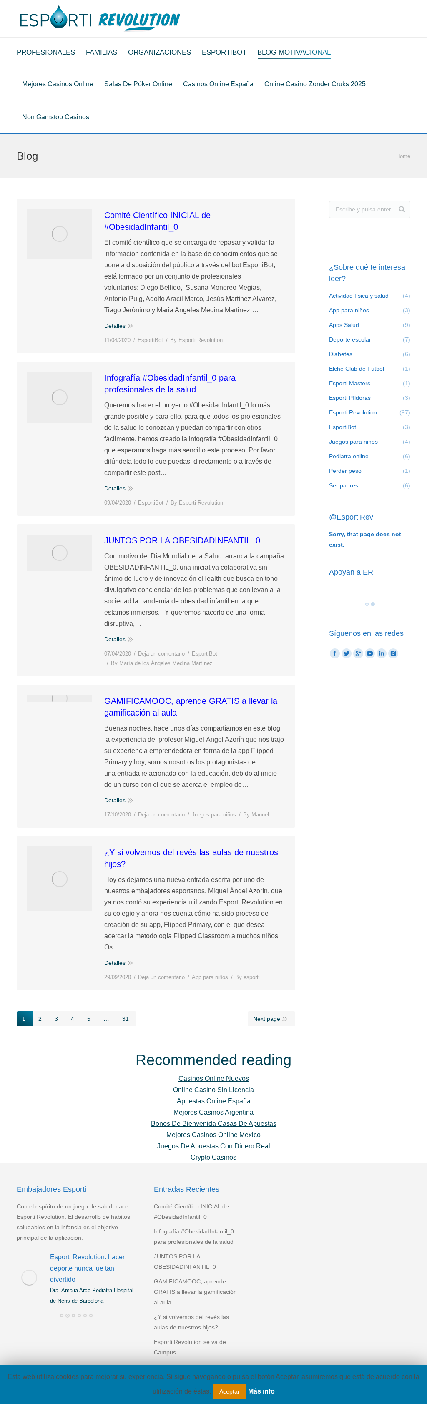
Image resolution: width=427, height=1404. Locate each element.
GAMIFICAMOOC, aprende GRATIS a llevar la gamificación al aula (190, 706)
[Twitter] (347, 653)
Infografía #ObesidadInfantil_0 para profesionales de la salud (170, 383)
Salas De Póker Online (138, 84)
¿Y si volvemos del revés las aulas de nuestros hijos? (191, 858)
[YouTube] (370, 653)
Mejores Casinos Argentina (213, 1112)
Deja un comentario (161, 654)
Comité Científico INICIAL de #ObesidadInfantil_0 (157, 221)
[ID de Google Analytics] (358, 653)
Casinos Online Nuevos (213, 1078)
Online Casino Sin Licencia (213, 1089)
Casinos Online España (218, 84)
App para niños (210, 977)
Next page (266, 1018)
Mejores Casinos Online (57, 84)
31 (125, 1018)
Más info (261, 1391)
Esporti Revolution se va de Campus (190, 1347)
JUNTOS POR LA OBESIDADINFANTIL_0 (182, 540)
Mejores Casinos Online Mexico (213, 1134)
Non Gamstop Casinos (55, 117)
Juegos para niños (214, 814)
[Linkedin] (382, 653)
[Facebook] (335, 653)
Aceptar (229, 1391)
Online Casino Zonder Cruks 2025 (315, 84)
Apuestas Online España (214, 1101)
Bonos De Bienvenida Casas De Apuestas (213, 1123)
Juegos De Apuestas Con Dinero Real (213, 1146)
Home (403, 156)
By (196, 340)
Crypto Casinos (213, 1157)
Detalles (115, 325)
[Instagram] (393, 653)
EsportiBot (150, 340)
